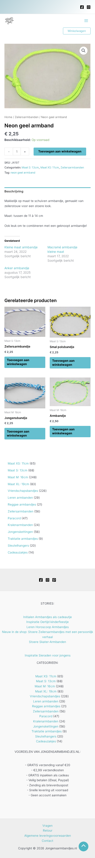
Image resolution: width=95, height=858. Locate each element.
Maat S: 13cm (30, 167)
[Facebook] (82, 7)
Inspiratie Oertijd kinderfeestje (47, 622)
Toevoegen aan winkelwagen (60, 151)
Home (8, 117)
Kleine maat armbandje (21, 247)
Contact (47, 840)
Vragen (47, 825)
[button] (77, 31)
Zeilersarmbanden (26, 117)
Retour (47, 830)
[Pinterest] (54, 580)
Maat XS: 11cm (49, 167)
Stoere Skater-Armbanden (47, 642)
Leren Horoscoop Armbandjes (48, 627)
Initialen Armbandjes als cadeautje (47, 617)
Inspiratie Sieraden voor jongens (47, 655)
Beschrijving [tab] (13, 191)
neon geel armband (23, 172)
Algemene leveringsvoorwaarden (47, 835)
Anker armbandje (16, 268)
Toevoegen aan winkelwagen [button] (18, 362)
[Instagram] (89, 7)
